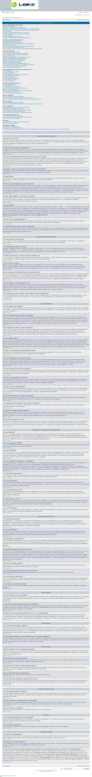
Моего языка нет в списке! (9, 45)
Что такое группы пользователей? (11, 86)
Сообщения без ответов (7, 17)
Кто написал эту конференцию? (11, 126)
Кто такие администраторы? (10, 84)
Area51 (28, 745)
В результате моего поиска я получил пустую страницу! (17, 109)
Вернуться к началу (7, 144)
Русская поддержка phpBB (46, 771)
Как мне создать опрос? (9, 56)
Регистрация (12, 12)
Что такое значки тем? (8, 80)
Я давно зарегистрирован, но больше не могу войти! (16, 34)
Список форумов (6, 19)
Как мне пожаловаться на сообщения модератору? (16, 63)
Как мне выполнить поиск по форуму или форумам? (16, 107)
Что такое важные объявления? (11, 75)
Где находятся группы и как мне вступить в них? (15, 88)
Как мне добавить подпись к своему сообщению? (15, 54)
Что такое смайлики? (8, 73)
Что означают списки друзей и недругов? (13, 102)
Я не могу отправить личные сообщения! (13, 96)
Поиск (88, 12)
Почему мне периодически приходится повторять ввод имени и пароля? (21, 29)
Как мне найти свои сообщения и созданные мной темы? (17, 112)
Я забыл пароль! (7, 31)
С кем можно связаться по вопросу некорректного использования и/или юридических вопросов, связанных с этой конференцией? (36, 129)
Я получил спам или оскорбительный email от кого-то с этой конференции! (22, 99)
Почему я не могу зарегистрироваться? (13, 36)
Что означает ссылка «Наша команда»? (13, 93)
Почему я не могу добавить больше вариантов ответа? (17, 57)
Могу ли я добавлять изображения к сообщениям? (16, 74)
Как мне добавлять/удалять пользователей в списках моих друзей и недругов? (23, 103)
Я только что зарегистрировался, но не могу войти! (16, 32)
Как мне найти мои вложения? (10, 123)
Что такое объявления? (9, 77)
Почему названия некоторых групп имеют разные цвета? (17, 90)
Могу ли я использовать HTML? (11, 72)
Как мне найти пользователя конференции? (14, 111)
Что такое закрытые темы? (10, 79)
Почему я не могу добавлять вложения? (13, 61)
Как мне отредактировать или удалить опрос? (14, 58)
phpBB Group (52, 736)
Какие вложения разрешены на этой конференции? (16, 122)
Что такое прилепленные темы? (11, 78)
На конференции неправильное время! (13, 42)
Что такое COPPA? (7, 35)
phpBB (41, 770)
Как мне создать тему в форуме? (11, 52)
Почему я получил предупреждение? (12, 62)
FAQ (82, 12)
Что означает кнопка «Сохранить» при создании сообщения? (18, 64)
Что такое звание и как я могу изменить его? (14, 47)
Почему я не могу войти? (9, 26)
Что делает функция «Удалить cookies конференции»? (17, 37)
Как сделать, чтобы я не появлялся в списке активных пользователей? (21, 30)
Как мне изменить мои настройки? (11, 41)
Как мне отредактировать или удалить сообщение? (16, 53)
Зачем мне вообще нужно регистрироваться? (14, 27)
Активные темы (17, 17)
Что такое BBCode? (8, 70)
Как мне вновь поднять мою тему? (11, 67)
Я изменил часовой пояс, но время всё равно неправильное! (18, 43)
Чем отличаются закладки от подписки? (13, 115)
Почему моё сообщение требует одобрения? (14, 66)
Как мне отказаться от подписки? (11, 118)
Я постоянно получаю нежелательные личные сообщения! (18, 97)
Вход (5, 12)
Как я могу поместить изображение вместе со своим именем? (18, 46)
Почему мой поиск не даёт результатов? (13, 108)
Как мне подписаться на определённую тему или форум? (17, 117)
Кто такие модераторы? (9, 85)
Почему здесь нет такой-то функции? (12, 128)
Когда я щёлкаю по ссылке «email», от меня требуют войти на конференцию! (22, 48)
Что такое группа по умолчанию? (11, 91)
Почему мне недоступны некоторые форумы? (14, 59)
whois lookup (23, 752)
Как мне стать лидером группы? (11, 89)
